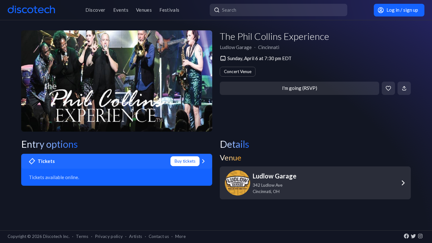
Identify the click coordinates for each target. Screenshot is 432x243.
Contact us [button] (159, 236)
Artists (135, 236)
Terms (82, 236)
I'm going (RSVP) (299, 88)
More (180, 236)
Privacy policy (109, 236)
